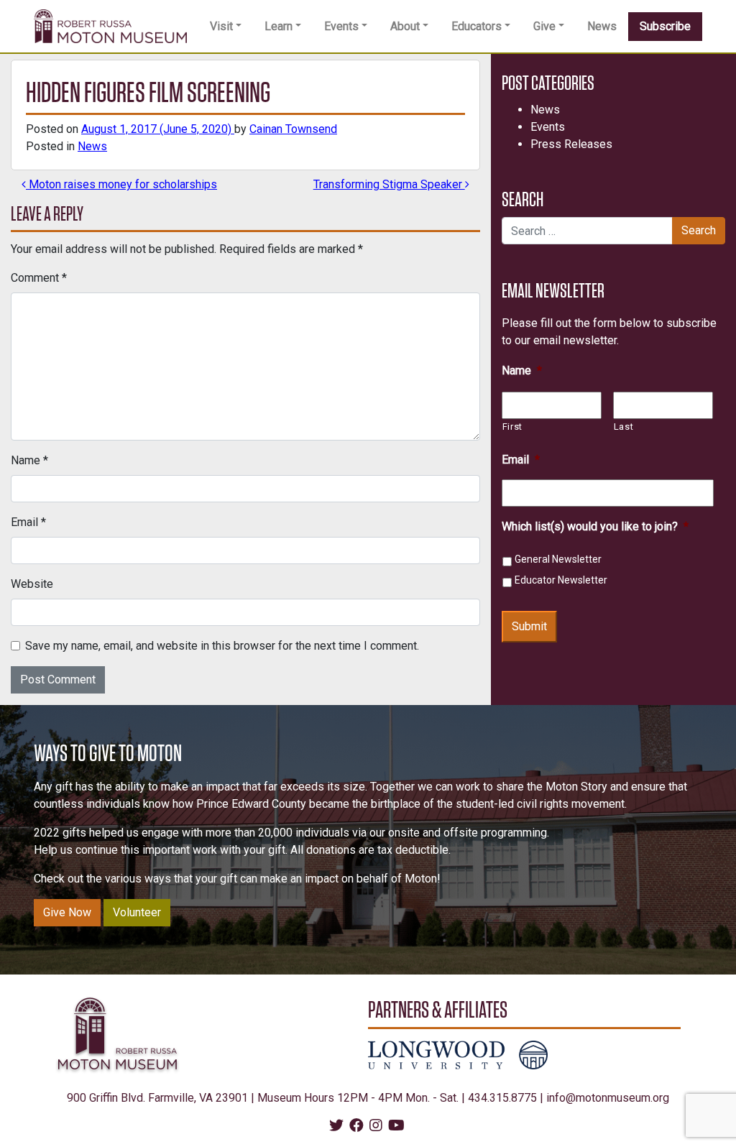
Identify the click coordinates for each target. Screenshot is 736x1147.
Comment (39, 278)
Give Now (67, 912)
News (602, 26)
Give (544, 26)
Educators (476, 26)
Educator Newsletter (561, 580)
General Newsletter (558, 559)
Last (624, 426)
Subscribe (665, 26)
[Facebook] (356, 1126)
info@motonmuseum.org (607, 1098)
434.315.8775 (502, 1098)
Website (32, 584)
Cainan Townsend (293, 129)
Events (341, 26)
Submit (529, 626)
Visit (221, 26)
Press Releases (571, 144)
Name (29, 460)
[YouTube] (396, 1126)
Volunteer (137, 912)
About (405, 26)
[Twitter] (336, 1126)
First (512, 426)
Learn (278, 26)
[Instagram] (375, 1126)
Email (28, 522)
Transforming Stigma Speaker (389, 184)
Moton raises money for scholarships (121, 184)
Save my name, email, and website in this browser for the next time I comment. (222, 646)
